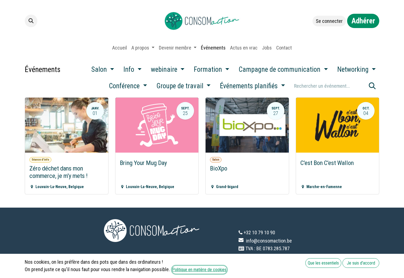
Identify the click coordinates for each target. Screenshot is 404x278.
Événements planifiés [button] (249, 86)
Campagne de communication (280, 69)
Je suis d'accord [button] (361, 263)
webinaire (165, 69)
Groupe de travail (180, 86)
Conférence (125, 86)
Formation (209, 69)
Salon (100, 69)
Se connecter (329, 21)
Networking (353, 69)
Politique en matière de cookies (199, 269)
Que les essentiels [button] (323, 263)
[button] (31, 21)
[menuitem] (119, 48)
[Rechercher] (372, 86)
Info (129, 69)
